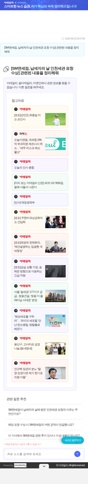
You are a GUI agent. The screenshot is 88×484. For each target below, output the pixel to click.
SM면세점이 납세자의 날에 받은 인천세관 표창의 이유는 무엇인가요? (43, 411)
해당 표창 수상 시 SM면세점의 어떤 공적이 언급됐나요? (41, 424)
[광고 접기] (44, 466)
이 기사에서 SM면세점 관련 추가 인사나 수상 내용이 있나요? (44, 435)
